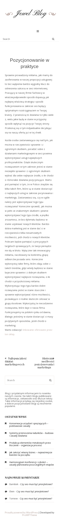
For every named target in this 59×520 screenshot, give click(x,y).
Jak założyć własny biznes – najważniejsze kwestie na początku (30, 453)
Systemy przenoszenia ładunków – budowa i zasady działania (31, 434)
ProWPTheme (29, 515)
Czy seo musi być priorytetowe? (36, 484)
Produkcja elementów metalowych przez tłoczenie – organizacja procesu (30, 444)
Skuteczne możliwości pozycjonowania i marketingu (44, 363)
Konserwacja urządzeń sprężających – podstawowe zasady (28, 424)
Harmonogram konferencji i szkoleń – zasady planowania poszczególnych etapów (31, 463)
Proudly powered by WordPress (21, 512)
